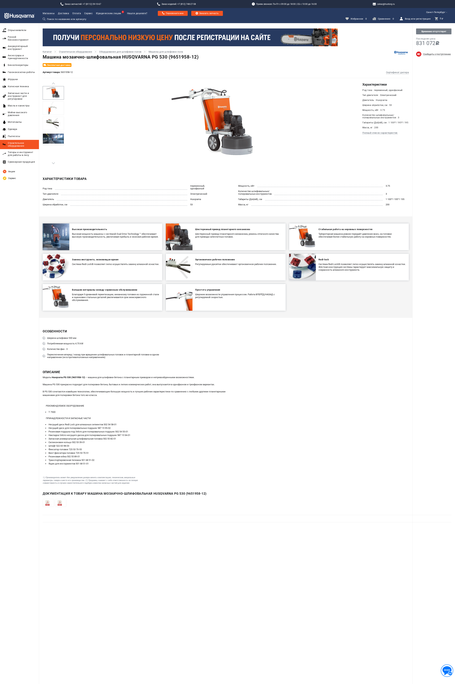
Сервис (88, 13)
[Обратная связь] (447, 670)
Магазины (49, 13)
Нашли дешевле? (137, 13)
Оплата (76, 13)
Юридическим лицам (108, 13)
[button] (53, 83)
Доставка (63, 13)
